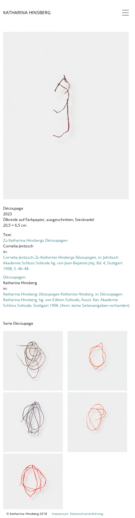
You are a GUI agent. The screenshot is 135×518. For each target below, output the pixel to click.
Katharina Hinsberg (27, 12)
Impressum (60, 513)
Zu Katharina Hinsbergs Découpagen (35, 240)
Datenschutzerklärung (86, 513)
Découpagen (14, 277)
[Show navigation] (124, 12)
